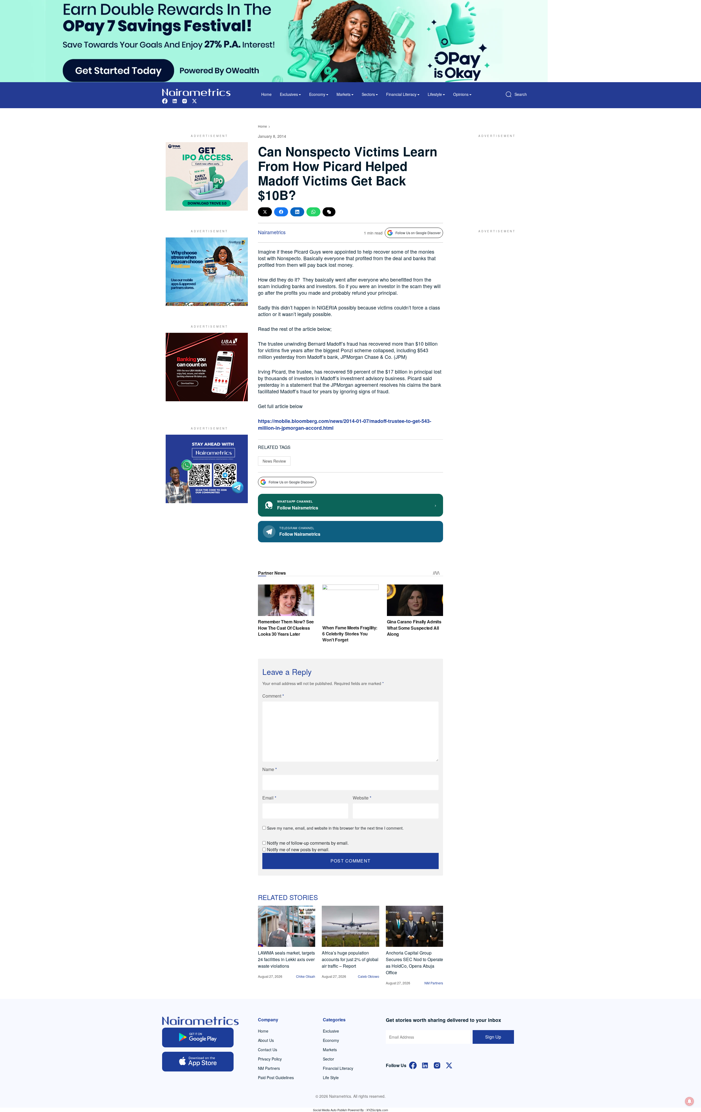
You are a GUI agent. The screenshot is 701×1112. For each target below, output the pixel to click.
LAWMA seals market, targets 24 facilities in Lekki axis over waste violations (286, 959)
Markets (330, 1049)
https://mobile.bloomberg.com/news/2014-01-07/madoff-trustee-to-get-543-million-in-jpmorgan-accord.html (344, 424)
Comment (273, 696)
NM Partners (433, 983)
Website (362, 798)
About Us (266, 1040)
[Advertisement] (494, 176)
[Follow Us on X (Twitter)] (449, 1065)
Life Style (331, 1077)
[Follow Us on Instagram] (437, 1065)
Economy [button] (317, 94)
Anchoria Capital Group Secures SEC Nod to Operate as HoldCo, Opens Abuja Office (414, 963)
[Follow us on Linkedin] (174, 100)
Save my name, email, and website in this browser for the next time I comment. (335, 828)
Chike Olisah (305, 976)
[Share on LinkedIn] (297, 211)
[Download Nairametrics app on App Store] (198, 1061)
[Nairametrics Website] (196, 91)
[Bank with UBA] (207, 367)
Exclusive (331, 1031)
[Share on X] (265, 211)
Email (269, 798)
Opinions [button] (461, 94)
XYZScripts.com (377, 1110)
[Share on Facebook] (281, 211)
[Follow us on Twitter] (194, 100)
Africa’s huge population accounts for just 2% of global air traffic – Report (350, 959)
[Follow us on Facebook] (165, 100)
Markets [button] (343, 94)
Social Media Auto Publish (330, 1110)
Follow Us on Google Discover (418, 232)
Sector (328, 1059)
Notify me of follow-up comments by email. (308, 843)
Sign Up (493, 1037)
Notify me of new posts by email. (298, 849)
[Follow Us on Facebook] (413, 1065)
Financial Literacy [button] (401, 94)
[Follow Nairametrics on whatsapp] (207, 469)
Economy (331, 1040)
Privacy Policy (270, 1059)
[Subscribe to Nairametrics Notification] (689, 1101)
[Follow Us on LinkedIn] (425, 1065)
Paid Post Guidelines (276, 1077)
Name (269, 769)
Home (266, 94)
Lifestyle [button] (435, 94)
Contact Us (267, 1049)
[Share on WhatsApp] (313, 211)
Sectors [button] (368, 94)
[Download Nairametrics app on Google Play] (198, 1037)
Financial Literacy (338, 1068)
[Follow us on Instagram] (184, 100)
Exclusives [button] (289, 94)
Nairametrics (272, 232)
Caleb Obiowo (368, 976)
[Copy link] (329, 211)
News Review (274, 461)
